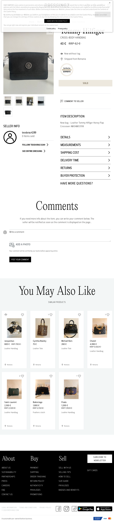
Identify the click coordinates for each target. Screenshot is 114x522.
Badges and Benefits (69, 490)
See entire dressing (32, 151)
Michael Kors (66, 341)
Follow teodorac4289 (34, 144)
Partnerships (8, 476)
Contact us (7, 494)
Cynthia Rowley (39, 341)
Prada (63, 402)
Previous (6, 60)
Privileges (35, 490)
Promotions (36, 494)
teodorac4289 (29, 132)
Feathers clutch (39, 412)
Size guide (64, 481)
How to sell (65, 476)
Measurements (71, 145)
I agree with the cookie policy (57, 21)
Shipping (34, 472)
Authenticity (36, 485)
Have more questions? (76, 183)
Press (4, 481)
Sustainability (9, 472)
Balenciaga (37, 402)
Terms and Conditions (28, 507)
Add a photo (23, 244)
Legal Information (9, 507)
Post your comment (20, 259)
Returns (66, 168)
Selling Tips (65, 472)
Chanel (93, 341)
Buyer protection (73, 175)
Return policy (37, 481)
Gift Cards (92, 470)
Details (65, 137)
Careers (6, 485)
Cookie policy (51, 29)
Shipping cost (70, 152)
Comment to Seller (74, 101)
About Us (6, 467)
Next (51, 60)
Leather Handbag (11, 348)
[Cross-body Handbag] (28, 60)
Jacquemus (9, 341)
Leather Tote (38, 348)
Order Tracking (38, 476)
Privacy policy (63, 29)
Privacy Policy (45, 507)
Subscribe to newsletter (99, 459)
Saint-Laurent (10, 402)
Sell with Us (65, 467)
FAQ (3, 490)
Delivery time (70, 160)
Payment (34, 467)
